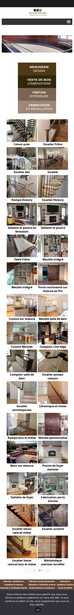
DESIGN (39, 69)
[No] (69, 602)
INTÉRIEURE (39, 94)
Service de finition (65, 587)
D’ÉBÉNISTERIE (39, 81)
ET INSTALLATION (39, 107)
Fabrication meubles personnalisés (42, 581)
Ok (37, 609)
